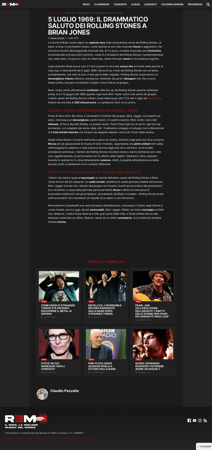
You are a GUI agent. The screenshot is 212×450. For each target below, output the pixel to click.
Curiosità (120, 4)
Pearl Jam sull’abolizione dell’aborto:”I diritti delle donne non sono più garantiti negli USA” (152, 311)
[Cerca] (208, 4)
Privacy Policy (42, 438)
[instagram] (200, 420)
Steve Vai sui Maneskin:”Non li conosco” (53, 366)
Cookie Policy (56, 438)
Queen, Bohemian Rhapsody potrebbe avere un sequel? (149, 366)
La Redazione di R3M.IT (15, 438)
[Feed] (205, 420)
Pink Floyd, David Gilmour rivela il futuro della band (102, 366)
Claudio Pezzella (57, 38)
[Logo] (10, 4)
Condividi (205, 446)
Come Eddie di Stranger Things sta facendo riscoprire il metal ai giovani (58, 309)
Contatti (30, 438)
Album (135, 4)
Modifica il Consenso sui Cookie (77, 438)
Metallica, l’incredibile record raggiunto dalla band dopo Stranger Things (105, 309)
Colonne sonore (172, 4)
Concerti (150, 4)
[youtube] (194, 420)
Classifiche (101, 4)
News (86, 4)
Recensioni (195, 4)
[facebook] (189, 420)
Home (50, 13)
